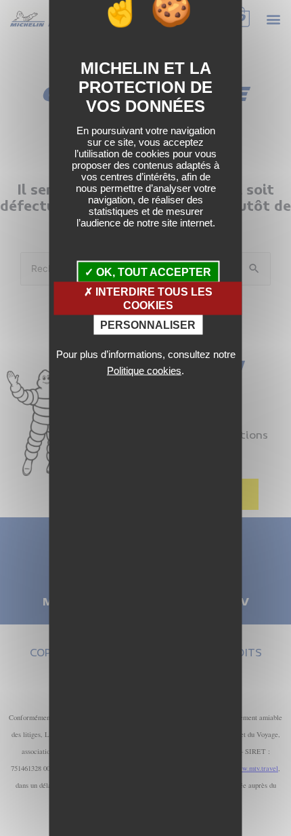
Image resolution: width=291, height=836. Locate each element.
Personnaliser (148, 324)
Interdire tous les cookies (152, 298)
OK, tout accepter (152, 272)
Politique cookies (144, 370)
